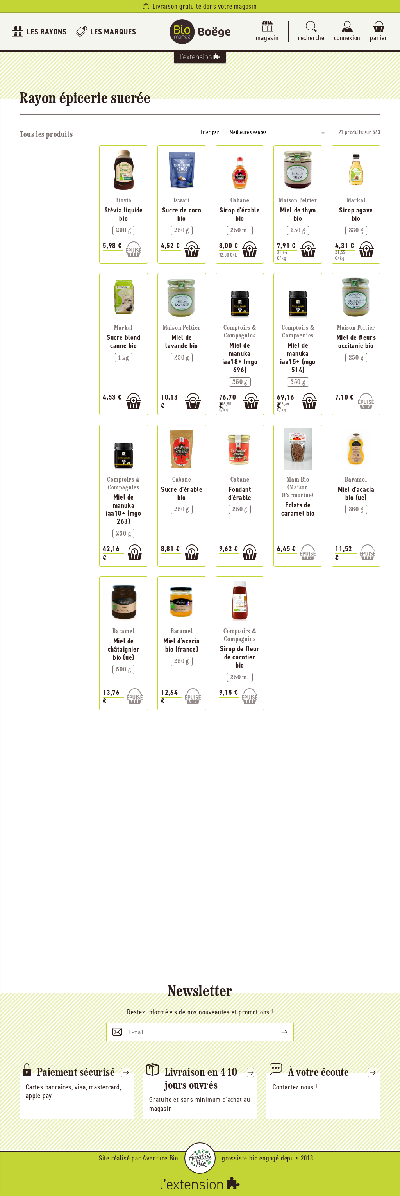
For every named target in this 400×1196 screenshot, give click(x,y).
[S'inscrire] (278, 1032)
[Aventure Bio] (200, 1158)
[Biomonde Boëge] (200, 31)
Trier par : (211, 132)
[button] (311, 32)
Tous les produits (46, 135)
